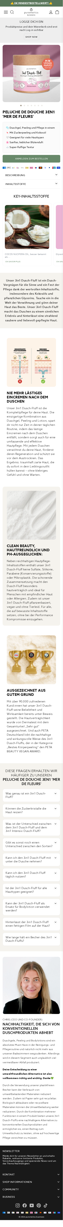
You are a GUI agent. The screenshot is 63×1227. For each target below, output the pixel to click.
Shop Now (31, 37)
